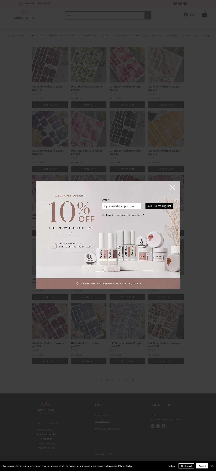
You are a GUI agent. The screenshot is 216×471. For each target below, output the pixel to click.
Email (105, 199)
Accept (202, 466)
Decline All (186, 466)
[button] (172, 187)
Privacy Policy (125, 466)
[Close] (212, 465)
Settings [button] (172, 466)
